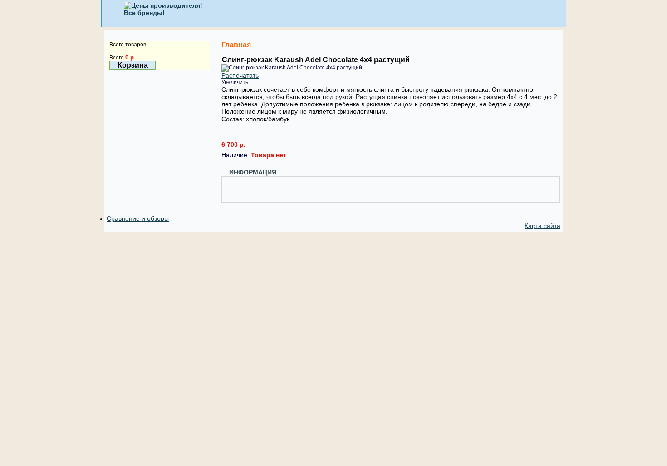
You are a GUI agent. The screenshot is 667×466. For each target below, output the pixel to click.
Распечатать (240, 75)
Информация (252, 172)
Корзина (133, 65)
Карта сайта (542, 225)
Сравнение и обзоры (138, 218)
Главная (236, 45)
